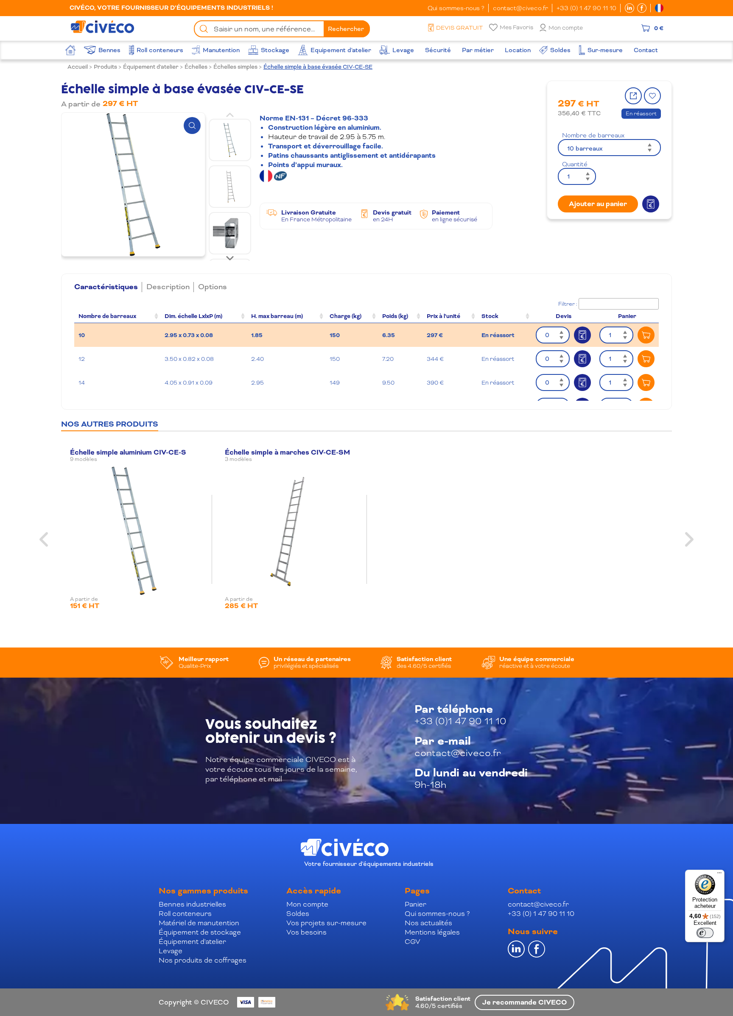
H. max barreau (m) (277, 316)
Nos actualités (428, 922)
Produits (105, 66)
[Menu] (719, 875)
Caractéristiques (106, 287)
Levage (170, 950)
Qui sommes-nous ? (456, 8)
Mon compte (565, 27)
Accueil (77, 66)
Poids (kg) (395, 316)
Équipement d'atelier (151, 66)
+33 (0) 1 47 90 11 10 (586, 8)
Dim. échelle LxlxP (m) (193, 316)
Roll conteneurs (185, 913)
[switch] (705, 933)
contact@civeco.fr (520, 8)
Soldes (297, 913)
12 (81, 359)
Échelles (196, 66)
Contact (524, 891)
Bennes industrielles (192, 904)
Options (212, 286)
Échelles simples (235, 66)
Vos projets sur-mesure (326, 922)
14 (81, 382)
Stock (489, 316)
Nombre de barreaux (593, 135)
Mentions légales (432, 932)
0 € (658, 28)
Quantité (575, 164)
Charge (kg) (345, 316)
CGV (412, 941)
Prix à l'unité (443, 316)
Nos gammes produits (203, 891)
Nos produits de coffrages (202, 960)
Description (168, 286)
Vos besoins (306, 932)
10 (81, 335)
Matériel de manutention (199, 922)
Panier (415, 904)
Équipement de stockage (200, 932)
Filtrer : (567, 304)
